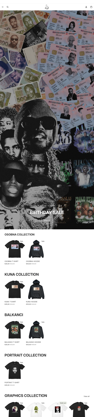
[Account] (86, 6)
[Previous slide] (7, 248)
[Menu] (2, 7)
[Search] (7, 6)
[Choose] (21, 256)
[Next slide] (22, 248)
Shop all (47, 220)
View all (86, 396)
